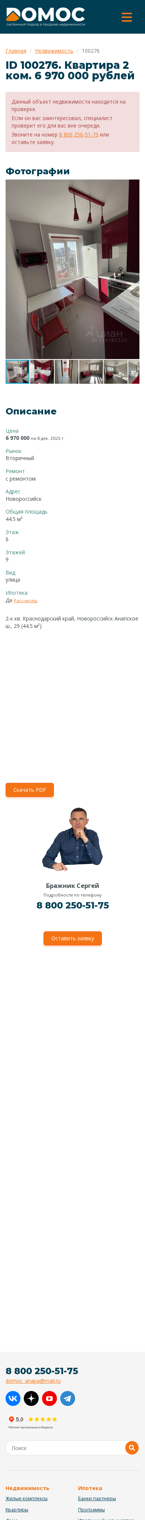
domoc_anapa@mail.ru (33, 1380)
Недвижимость (54, 50)
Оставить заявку (72, 938)
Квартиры (17, 1510)
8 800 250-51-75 (79, 134)
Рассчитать (26, 600)
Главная (16, 50)
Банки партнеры (97, 1498)
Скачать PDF (29, 789)
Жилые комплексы (27, 1498)
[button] (133, 186)
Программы (91, 1510)
